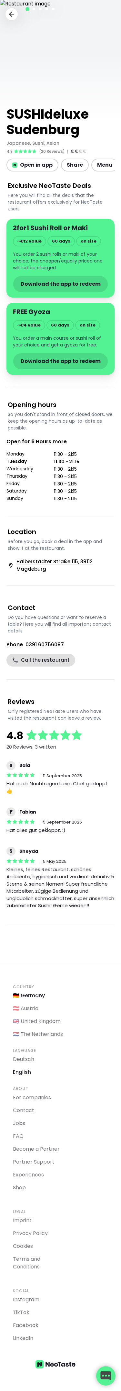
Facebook (25, 1325)
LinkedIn (23, 1338)
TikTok (21, 1312)
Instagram (26, 1299)
